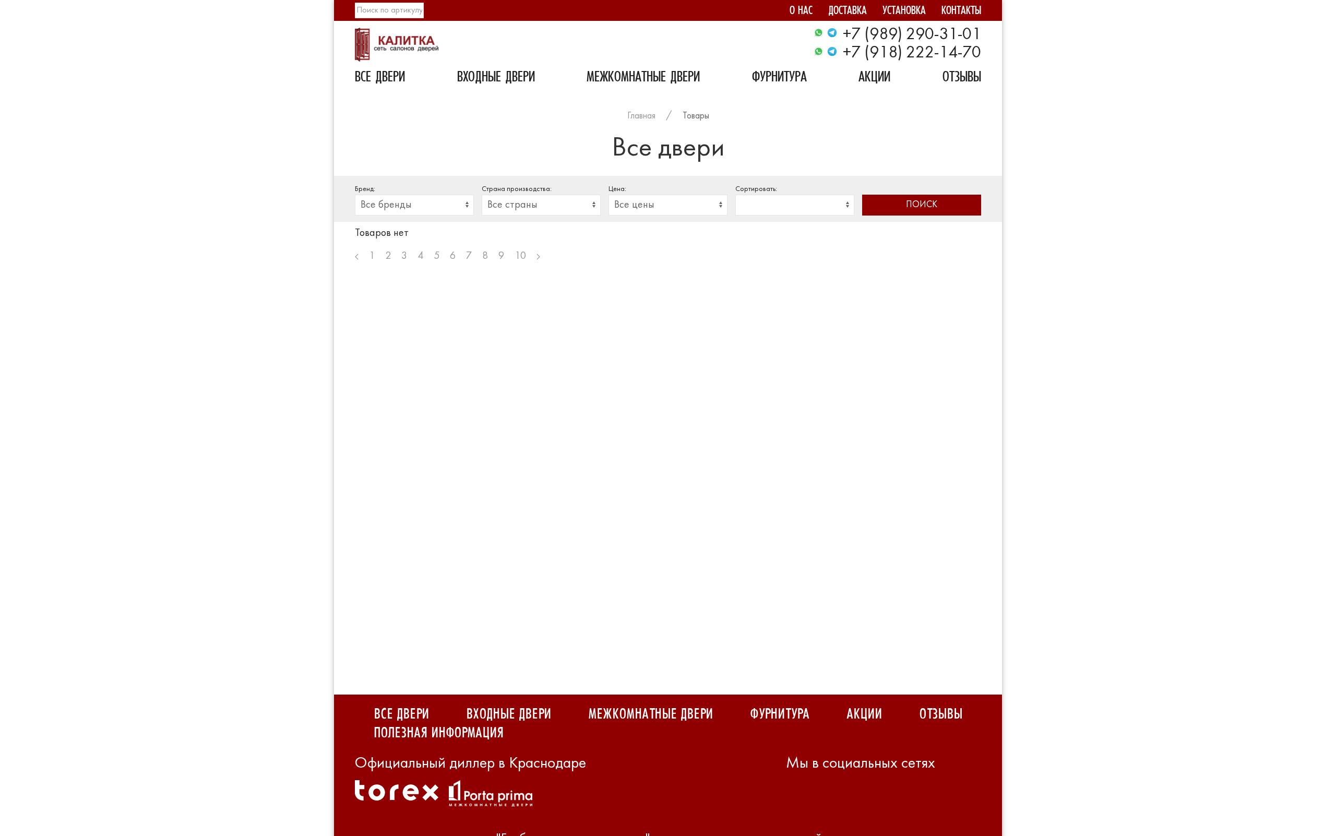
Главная (641, 116)
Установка (904, 11)
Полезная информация (439, 733)
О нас (801, 11)
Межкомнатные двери (643, 78)
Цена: (617, 189)
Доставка (847, 11)
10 (520, 256)
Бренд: (365, 189)
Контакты (961, 11)
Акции (874, 78)
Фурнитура (779, 78)
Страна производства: (517, 189)
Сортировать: (756, 189)
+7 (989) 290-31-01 (912, 35)
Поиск (921, 204)
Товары (696, 116)
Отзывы (962, 78)
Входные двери (496, 78)
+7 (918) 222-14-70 (912, 53)
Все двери (380, 78)
